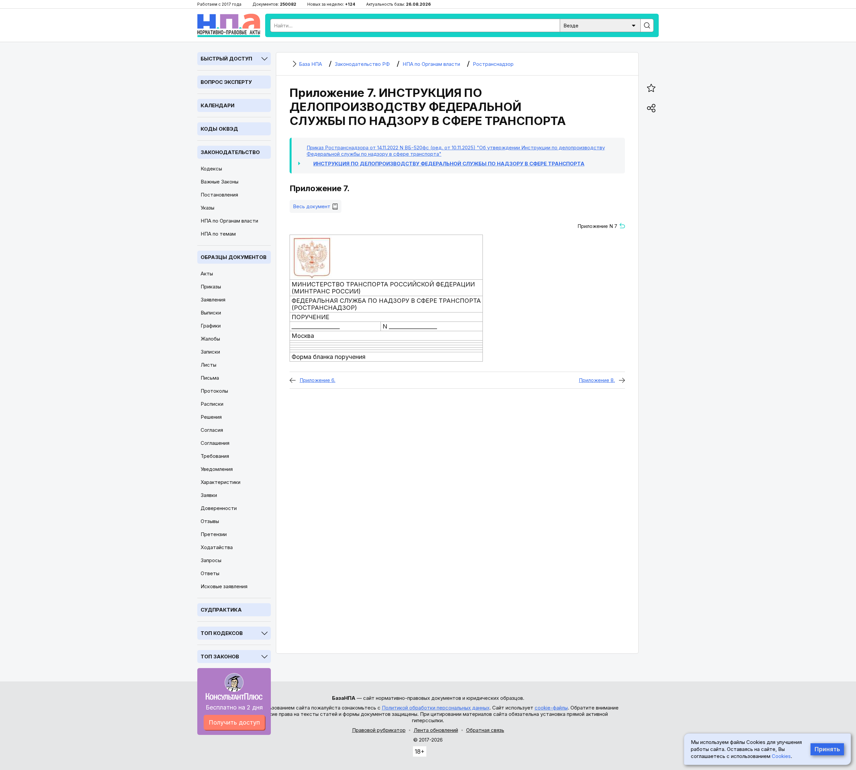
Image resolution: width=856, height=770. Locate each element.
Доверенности (219, 508)
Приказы (211, 286)
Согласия (212, 430)
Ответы (210, 573)
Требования (215, 456)
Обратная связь (485, 730)
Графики (211, 326)
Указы (207, 208)
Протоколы (214, 391)
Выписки (211, 312)
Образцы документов (233, 257)
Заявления (213, 299)
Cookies (781, 756)
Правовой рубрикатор (379, 730)
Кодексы (211, 168)
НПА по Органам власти (229, 221)
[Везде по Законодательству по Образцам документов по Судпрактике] (600, 25)
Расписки (212, 404)
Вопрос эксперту (226, 82)
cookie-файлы (551, 707)
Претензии (214, 534)
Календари (217, 105)
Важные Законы (219, 181)
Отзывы (210, 521)
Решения (211, 417)
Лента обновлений (436, 730)
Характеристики (220, 482)
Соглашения (215, 443)
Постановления (219, 194)
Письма (210, 378)
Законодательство (230, 152)
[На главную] (228, 25)
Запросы (211, 560)
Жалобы (210, 339)
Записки (210, 352)
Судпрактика (221, 610)
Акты (207, 273)
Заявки (209, 495)
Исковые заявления (224, 586)
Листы (208, 365)
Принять (827, 749)
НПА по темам (218, 234)
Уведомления (217, 469)
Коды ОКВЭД (219, 129)
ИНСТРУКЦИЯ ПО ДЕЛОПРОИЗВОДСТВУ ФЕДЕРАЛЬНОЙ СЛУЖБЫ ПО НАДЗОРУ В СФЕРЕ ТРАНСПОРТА (448, 163)
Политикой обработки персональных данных (436, 707)
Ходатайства (217, 547)
